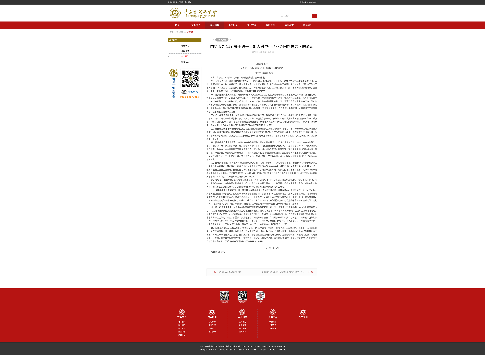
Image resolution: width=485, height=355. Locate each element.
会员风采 (242, 332)
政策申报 (185, 46)
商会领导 (181, 325)
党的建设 (272, 328)
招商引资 (185, 51)
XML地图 (262, 350)
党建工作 (251, 25)
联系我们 (307, 25)
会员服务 (233, 25)
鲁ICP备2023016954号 (247, 350)
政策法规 (270, 25)
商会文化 (181, 328)
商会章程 (242, 328)
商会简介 (195, 25)
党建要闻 (272, 325)
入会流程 (242, 322)
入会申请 (242, 325)
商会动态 (289, 25)
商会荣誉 (181, 332)
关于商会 (181, 322)
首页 (177, 25)
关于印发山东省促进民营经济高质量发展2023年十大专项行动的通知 (288, 272)
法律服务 (190, 32)
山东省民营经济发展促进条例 (229, 272)
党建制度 (272, 322)
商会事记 (181, 335)
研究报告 (185, 62)
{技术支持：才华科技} (277, 350)
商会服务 (214, 25)
